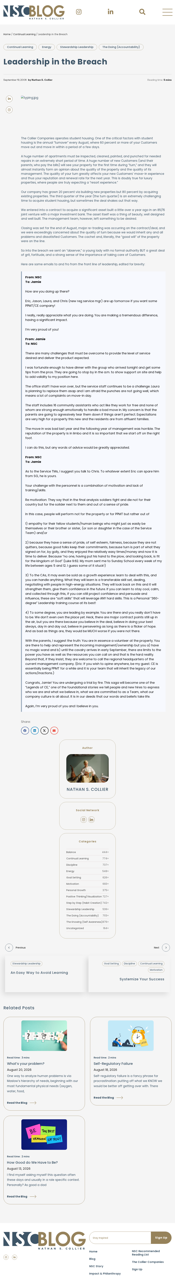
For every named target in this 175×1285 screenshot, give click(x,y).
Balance (87, 852)
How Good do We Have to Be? (32, 1162)
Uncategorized (87, 928)
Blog (92, 1259)
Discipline (87, 865)
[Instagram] (83, 820)
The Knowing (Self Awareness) (87, 922)
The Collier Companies (148, 1262)
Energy (46, 47)
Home (7, 34)
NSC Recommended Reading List (146, 1253)
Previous (21, 947)
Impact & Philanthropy (105, 1274)
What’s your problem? (25, 1063)
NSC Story (96, 1266)
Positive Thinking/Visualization (87, 896)
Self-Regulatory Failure (113, 1063)
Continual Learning (24, 34)
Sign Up (137, 1269)
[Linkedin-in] (14, 1257)
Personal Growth (87, 890)
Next (156, 947)
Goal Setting (87, 877)
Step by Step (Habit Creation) (87, 903)
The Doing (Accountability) (121, 47)
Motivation (87, 884)
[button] (167, 12)
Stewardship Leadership (76, 47)
